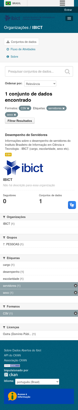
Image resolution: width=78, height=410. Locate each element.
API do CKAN (12, 355)
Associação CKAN (15, 360)
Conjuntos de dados (23, 42)
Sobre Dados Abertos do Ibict (22, 350)
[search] (67, 71)
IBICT (37, 27)
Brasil (16, 3)
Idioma (8, 381)
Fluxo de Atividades (22, 49)
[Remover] (28, 108)
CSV (8, 154)
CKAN (11, 375)
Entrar (68, 10)
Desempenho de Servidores (26, 134)
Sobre (14, 56)
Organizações (16, 27)
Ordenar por (13, 83)
